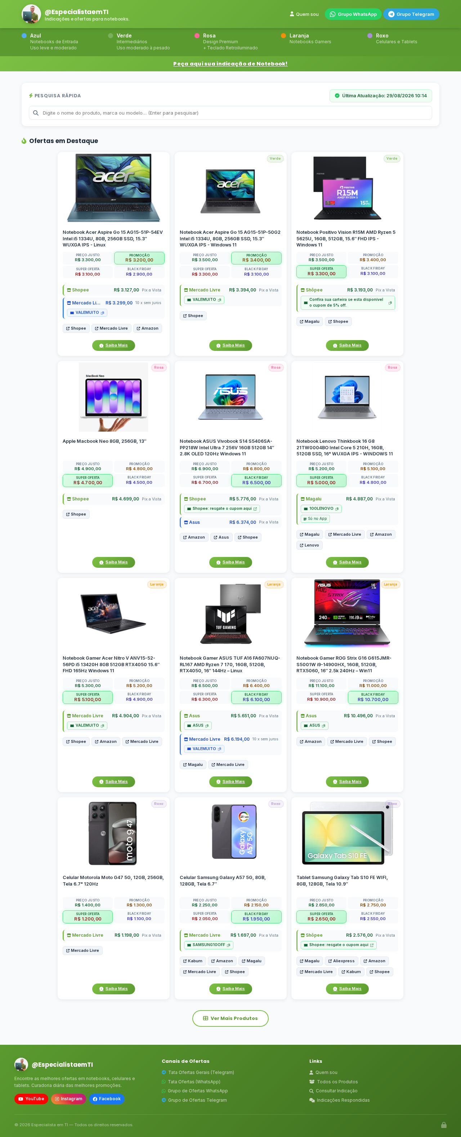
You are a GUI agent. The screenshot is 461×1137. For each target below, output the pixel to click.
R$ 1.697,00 (243, 935)
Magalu (312, 321)
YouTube (34, 1098)
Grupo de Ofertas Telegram (197, 1100)
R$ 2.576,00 (359, 935)
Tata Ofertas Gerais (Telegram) (201, 1072)
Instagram (71, 1098)
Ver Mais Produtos (234, 1018)
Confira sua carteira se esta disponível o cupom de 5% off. (346, 302)
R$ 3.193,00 (360, 290)
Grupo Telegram (415, 14)
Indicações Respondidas (343, 1100)
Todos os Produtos (337, 1081)
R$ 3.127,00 (126, 290)
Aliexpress (344, 960)
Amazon (150, 328)
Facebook (110, 1098)
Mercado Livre (87, 303)
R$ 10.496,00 (358, 716)
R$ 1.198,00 (127, 935)
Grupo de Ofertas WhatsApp (198, 1090)
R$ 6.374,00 (242, 522)
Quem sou (307, 14)
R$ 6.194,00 (236, 739)
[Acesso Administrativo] (444, 1125)
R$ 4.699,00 (125, 499)
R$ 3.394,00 (242, 290)
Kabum (195, 960)
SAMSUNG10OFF (209, 945)
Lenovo (312, 545)
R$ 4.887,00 (359, 499)
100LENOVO (321, 509)
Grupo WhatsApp (357, 14)
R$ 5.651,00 (243, 716)
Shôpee (314, 290)
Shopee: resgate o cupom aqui (222, 509)
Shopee (80, 290)
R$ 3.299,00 (119, 303)
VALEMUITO (87, 312)
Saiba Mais (117, 345)
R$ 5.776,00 (242, 499)
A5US (198, 725)
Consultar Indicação (337, 1090)
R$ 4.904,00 (125, 716)
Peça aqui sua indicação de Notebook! (230, 63)
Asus (194, 522)
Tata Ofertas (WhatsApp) (194, 1081)
